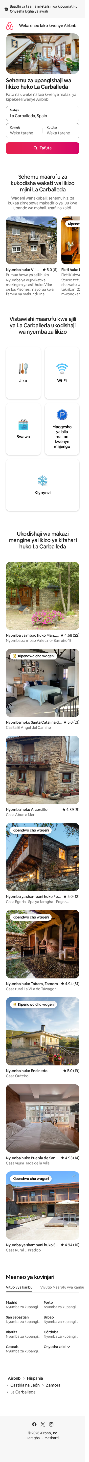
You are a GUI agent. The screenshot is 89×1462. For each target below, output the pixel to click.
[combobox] (42, 116)
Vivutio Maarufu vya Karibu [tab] (62, 1287)
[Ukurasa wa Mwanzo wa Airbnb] (9, 25)
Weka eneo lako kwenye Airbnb (47, 25)
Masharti (51, 1438)
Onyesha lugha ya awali (29, 11)
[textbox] (24, 133)
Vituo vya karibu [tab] (19, 1287)
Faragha (33, 1438)
